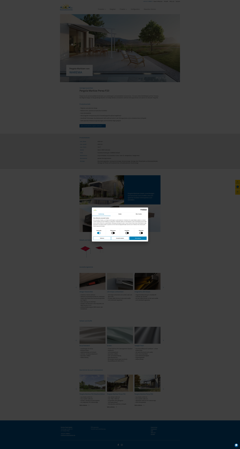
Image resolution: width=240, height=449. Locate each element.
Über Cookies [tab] (139, 214)
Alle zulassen (138, 238)
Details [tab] (120, 214)
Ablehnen (102, 238)
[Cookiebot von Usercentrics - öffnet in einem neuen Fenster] (141, 210)
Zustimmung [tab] (101, 214)
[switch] (113, 233)
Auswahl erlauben (120, 238)
